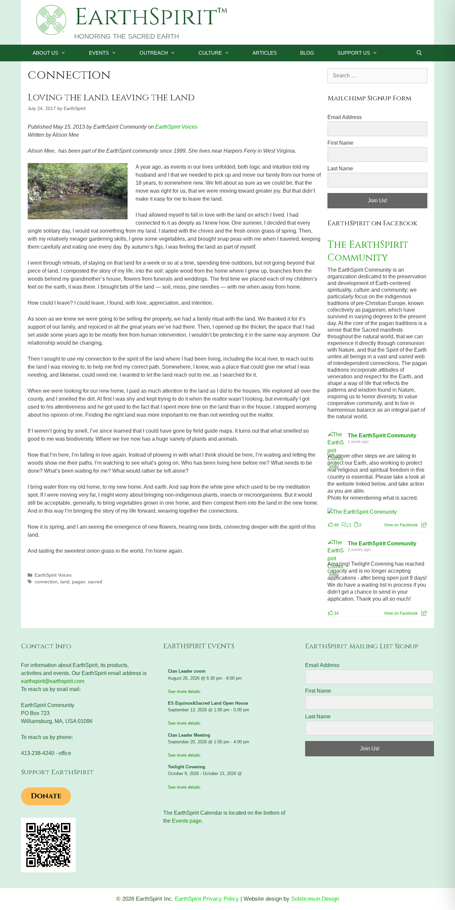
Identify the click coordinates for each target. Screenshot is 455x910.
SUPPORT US (353, 53)
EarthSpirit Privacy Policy (207, 899)
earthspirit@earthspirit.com (52, 681)
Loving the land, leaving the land (111, 98)
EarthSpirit (145, 17)
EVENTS (99, 53)
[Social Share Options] (424, 525)
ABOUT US (45, 53)
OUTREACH (154, 53)
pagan (78, 581)
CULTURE (210, 53)
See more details (184, 691)
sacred (95, 581)
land (64, 581)
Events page (187, 821)
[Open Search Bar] (419, 53)
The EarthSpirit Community (367, 251)
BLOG (307, 53)
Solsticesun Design (315, 899)
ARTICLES (264, 53)
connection (46, 581)
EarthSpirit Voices (176, 127)
